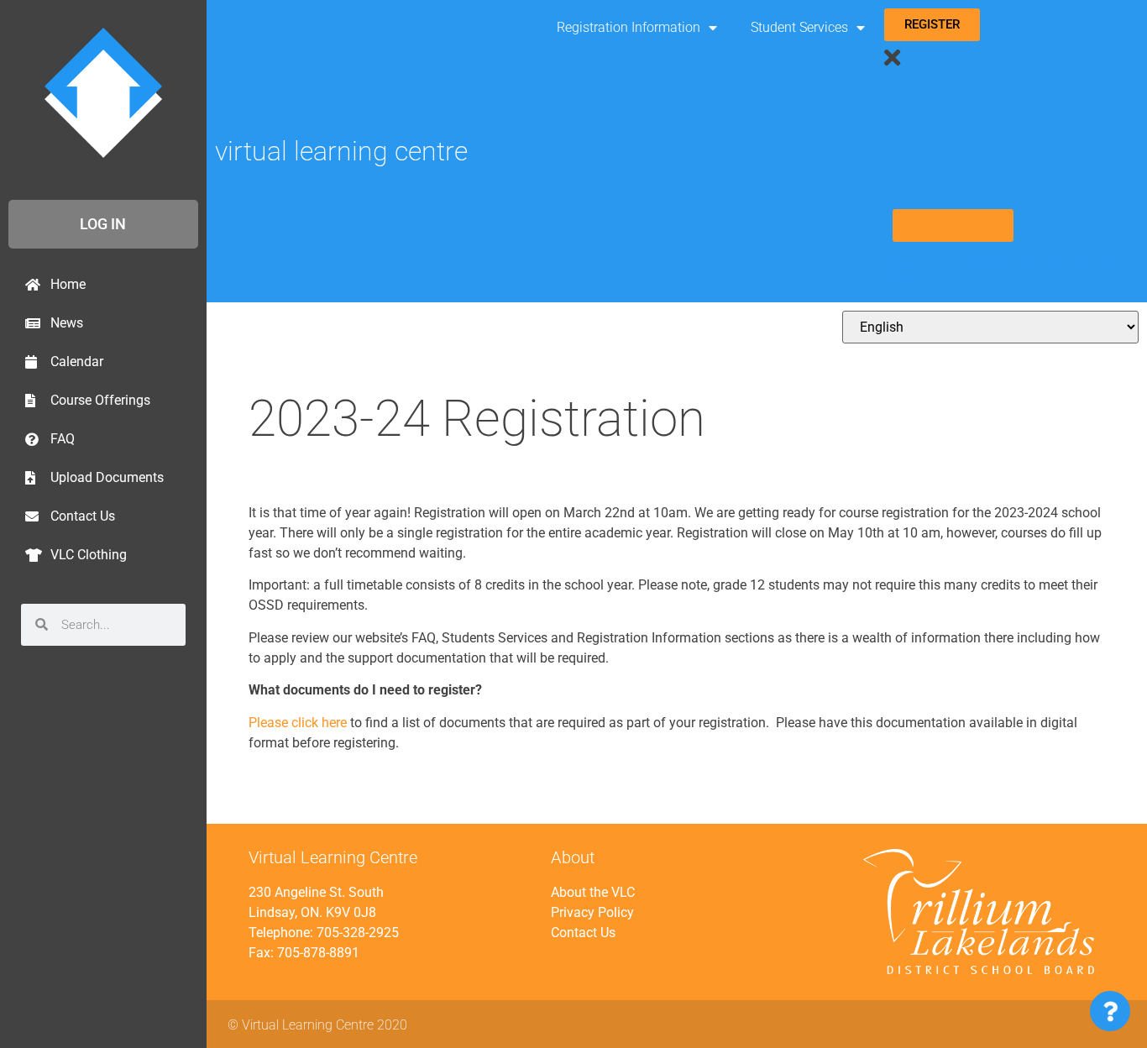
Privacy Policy (592, 912)
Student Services (799, 27)
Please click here (298, 723)
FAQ (62, 439)
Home (68, 284)
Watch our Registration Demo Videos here (1001, 271)
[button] (1010, 58)
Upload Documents (107, 477)
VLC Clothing (88, 555)
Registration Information (628, 27)
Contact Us (82, 516)
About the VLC (593, 892)
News (66, 323)
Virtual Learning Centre (341, 151)
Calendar (76, 361)
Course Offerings (100, 400)
